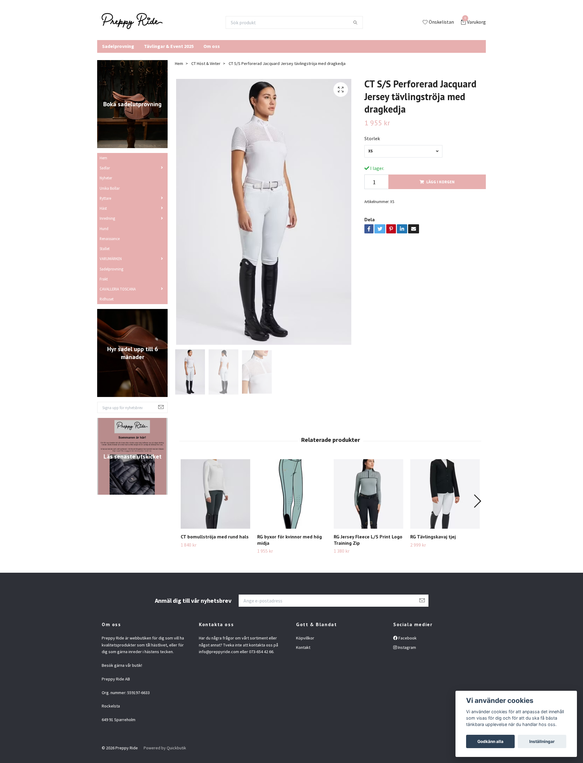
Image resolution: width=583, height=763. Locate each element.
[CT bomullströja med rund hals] (215, 494)
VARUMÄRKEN (111, 258)
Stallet (105, 248)
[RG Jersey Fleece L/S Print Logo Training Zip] (368, 494)
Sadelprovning (118, 46)
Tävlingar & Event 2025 (169, 46)
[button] (477, 501)
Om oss (211, 46)
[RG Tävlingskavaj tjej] (445, 494)
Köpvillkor (305, 638)
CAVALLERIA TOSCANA (118, 289)
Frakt (104, 278)
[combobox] (403, 151)
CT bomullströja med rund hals (215, 537)
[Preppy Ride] (132, 22)
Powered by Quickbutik (165, 748)
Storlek (372, 138)
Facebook (407, 638)
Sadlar (105, 167)
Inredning (107, 218)
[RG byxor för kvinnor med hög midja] (292, 494)
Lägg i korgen (440, 181)
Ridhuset (107, 299)
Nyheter (106, 177)
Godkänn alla (490, 741)
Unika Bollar (110, 188)
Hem (103, 157)
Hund (104, 228)
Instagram (406, 647)
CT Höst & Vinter (205, 63)
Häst (103, 208)
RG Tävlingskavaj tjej (433, 537)
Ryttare (105, 198)
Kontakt (303, 647)
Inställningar (542, 741)
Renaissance (110, 238)
